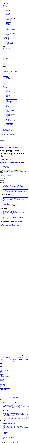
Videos (4, 47)
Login (4, 66)
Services (1, 361)
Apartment (6, 356)
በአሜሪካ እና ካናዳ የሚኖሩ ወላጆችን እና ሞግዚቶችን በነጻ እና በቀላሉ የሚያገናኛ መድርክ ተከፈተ (15, 189)
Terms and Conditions (8, 437)
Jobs (4, 46)
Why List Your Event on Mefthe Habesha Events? (14, 212)
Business (1, 357)
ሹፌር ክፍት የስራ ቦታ (7, 205)
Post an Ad (5, 58)
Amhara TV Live (9, 43)
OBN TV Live (9, 44)
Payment (5, 440)
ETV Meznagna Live (10, 39)
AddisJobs (2, 356)
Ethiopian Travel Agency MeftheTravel (8, 224)
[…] (6, 172)
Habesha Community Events (9, 211)
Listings (7, 59)
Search (2, 141)
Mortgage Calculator (7, 49)
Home (4, 5)
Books (24, 356)
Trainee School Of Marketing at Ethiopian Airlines (14, 202)
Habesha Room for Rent (16, 357)
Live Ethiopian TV (7, 37)
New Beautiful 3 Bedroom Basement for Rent (13, 186)
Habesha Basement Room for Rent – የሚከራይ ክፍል (14, 404)
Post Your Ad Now (13, 397)
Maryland (8, 34)
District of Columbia (10, 33)
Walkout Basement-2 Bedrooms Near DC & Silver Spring (16, 406)
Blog (4, 436)
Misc (13, 359)
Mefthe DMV (6, 166)
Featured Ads (9, 357)
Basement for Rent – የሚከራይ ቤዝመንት (12, 407)
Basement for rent (17, 356)
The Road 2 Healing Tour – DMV (12, 162)
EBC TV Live (9, 38)
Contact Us (5, 438)
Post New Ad (6, 51)
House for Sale (22, 357)
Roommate (17, 359)
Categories (5, 6)
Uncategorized (13, 361)
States (4, 32)
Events (4, 165)
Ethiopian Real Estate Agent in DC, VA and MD (13, 199)
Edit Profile (8, 61)
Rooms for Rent (23, 359)
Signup (4, 64)
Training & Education (7, 361)
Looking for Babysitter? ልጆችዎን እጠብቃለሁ (13, 185)
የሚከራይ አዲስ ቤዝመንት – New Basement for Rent (14, 187)
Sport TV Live (9, 41)
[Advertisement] (14, 290)
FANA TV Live (9, 42)
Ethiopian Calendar (7, 204)
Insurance (5, 359)
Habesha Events (6, 48)
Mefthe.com (11, 134)
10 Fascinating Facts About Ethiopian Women (13, 213)
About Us (5, 433)
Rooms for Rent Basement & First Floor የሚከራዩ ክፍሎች (15, 191)
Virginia (7, 35)
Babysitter (10, 356)
